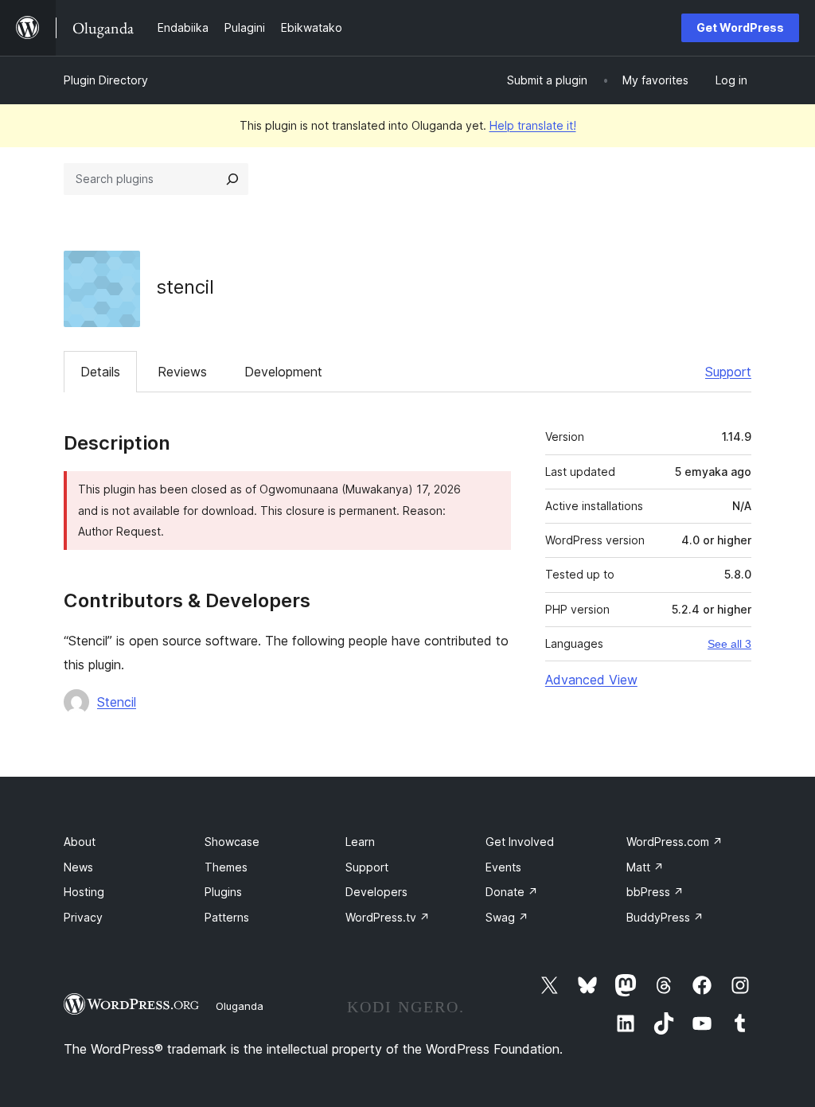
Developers (376, 891)
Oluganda (239, 1006)
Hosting (84, 891)
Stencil (116, 702)
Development (283, 372)
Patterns (227, 917)
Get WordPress (740, 27)
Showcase (232, 841)
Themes (226, 867)
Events (503, 867)
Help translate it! (532, 125)
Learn (360, 841)
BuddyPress (665, 917)
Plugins (223, 891)
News (78, 867)
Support (728, 372)
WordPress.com (674, 841)
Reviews (182, 372)
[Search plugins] (232, 179)
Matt (645, 867)
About (80, 841)
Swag (506, 917)
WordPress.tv (387, 917)
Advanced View (591, 680)
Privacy (83, 917)
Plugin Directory (106, 80)
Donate (511, 891)
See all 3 (729, 643)
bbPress (655, 891)
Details (100, 372)
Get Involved (519, 841)
